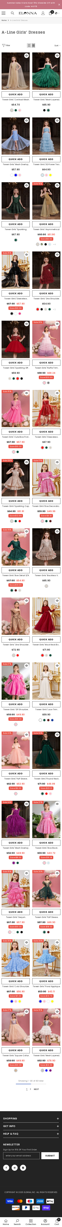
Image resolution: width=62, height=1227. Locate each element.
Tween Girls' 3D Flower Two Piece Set (46, 164)
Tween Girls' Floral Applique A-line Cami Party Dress (46, 986)
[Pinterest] (15, 1168)
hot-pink (19, 313)
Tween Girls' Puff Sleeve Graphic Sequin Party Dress (46, 917)
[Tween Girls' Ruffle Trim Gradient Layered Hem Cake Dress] (46, 339)
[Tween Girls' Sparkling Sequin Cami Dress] (16, 201)
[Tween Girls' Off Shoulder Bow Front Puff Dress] (16, 681)
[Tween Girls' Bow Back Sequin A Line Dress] (46, 819)
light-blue (42, 175)
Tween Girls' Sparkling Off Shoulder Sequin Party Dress (16, 368)
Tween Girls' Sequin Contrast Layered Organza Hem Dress (15, 917)
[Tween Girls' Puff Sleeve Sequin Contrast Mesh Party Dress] (16, 750)
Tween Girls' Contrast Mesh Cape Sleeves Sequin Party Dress (15, 99)
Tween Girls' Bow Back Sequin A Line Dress (46, 848)
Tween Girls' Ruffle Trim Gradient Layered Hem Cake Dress (46, 368)
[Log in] (43, 13)
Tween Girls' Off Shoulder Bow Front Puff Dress (16, 709)
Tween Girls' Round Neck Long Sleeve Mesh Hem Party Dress (46, 779)
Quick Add (16, 94)
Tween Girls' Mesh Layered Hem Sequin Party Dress (46, 1055)
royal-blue (52, 720)
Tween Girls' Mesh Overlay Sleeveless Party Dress (15, 848)
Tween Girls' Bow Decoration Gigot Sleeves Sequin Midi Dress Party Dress (46, 506)
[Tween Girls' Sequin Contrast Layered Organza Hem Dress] (16, 888)
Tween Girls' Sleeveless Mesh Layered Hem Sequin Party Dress (16, 298)
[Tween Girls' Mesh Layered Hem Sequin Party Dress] (46, 1027)
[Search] (12, 13)
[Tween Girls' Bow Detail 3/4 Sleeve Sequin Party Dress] (16, 547)
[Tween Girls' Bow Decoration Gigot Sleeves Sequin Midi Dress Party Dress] (46, 477)
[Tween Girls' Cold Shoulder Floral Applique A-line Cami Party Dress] (16, 958)
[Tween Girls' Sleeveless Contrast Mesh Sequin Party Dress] (46, 408)
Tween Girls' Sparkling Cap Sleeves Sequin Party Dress (15, 506)
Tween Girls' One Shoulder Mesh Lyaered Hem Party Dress (46, 298)
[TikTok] (23, 1168)
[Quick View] (26, 55)
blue (15, 175)
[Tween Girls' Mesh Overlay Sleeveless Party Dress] (16, 819)
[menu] (3, 13)
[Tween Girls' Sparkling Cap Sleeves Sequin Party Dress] (16, 477)
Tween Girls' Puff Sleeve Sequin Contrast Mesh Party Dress (15, 779)
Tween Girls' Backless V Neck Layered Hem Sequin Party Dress (46, 575)
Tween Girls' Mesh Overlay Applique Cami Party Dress (15, 164)
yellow (50, 175)
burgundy (50, 521)
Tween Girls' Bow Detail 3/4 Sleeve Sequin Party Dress (15, 575)
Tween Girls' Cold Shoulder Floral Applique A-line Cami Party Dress (16, 986)
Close (59, 4)
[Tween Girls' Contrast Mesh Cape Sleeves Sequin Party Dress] (16, 71)
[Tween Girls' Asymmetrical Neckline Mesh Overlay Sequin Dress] (46, 201)
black (44, 110)
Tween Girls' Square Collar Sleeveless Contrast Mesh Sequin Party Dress (16, 1055)
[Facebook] (6, 1168)
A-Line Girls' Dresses (19, 20)
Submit (50, 1155)
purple (13, 862)
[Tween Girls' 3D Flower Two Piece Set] (46, 136)
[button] (57, 13)
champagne (11, 110)
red (37, 309)
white (11, 175)
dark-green (15, 110)
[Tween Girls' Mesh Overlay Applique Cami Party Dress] (16, 136)
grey (48, 382)
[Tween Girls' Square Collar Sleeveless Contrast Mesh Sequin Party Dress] (16, 1027)
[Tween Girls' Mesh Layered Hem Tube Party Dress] (46, 71)
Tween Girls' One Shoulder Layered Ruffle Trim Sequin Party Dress (15, 644)
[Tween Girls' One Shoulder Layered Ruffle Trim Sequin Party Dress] (16, 616)
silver (42, 1070)
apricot (15, 1070)
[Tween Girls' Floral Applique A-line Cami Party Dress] (46, 958)
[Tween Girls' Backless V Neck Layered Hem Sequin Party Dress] (46, 547)
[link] (17, 1222)
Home (4, 20)
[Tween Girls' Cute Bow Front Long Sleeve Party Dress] (16, 408)
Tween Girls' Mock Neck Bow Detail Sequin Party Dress (46, 644)
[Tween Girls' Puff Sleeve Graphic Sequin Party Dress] (46, 888)
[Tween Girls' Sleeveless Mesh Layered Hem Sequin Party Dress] (16, 270)
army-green (41, 244)
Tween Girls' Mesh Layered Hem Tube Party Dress (46, 99)
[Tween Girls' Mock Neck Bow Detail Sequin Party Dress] (46, 616)
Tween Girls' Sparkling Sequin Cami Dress (16, 229)
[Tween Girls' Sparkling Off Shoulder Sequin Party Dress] (16, 339)
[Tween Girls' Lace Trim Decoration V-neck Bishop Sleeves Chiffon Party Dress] (46, 681)
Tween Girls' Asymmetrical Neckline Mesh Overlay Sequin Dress (46, 229)
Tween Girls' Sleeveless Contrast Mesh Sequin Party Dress (46, 437)
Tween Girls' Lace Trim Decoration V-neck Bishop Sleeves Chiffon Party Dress (46, 709)
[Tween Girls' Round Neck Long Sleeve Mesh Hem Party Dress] (46, 750)
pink (19, 110)
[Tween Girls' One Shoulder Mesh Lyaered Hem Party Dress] (46, 270)
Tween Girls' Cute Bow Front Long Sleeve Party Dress (15, 437)
